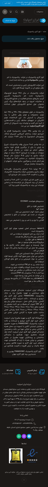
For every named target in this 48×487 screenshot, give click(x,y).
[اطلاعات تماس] (22, 11)
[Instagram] (24, 436)
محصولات (40, 12)
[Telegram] (29, 436)
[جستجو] (16, 11)
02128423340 (28, 423)
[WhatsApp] (19, 436)
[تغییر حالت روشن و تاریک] (4, 11)
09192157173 (16, 423)
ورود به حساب (10, 20)
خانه (44, 31)
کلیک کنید (7, 3)
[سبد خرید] (10, 11)
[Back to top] (24, 480)
